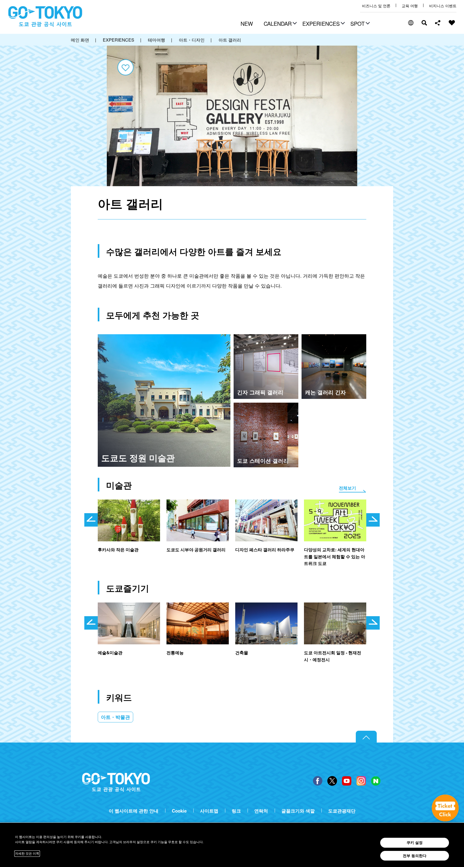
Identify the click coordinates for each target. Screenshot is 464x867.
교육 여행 (410, 5)
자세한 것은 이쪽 (27, 853)
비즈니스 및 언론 (376, 5)
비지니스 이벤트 (442, 5)
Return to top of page (366, 737)
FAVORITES (452, 22)
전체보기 (347, 488)
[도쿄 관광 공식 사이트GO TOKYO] (45, 16)
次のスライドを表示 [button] (373, 520)
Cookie (179, 811)
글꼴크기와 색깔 (298, 811)
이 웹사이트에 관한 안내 (133, 811)
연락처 (261, 811)
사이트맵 (209, 811)
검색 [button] (424, 22)
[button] (279, 24)
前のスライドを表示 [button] (91, 520)
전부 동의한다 (414, 856)
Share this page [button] (438, 22)
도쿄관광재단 (342, 811)
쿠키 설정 (415, 842)
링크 (236, 811)
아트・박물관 (115, 717)
